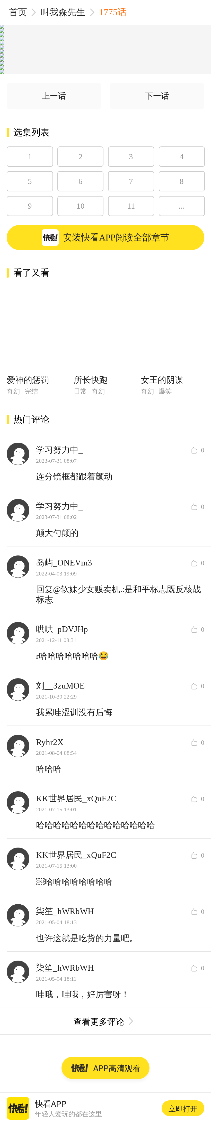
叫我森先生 (62, 12)
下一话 (157, 96)
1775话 (113, 12)
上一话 (54, 96)
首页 (18, 12)
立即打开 (183, 1108)
